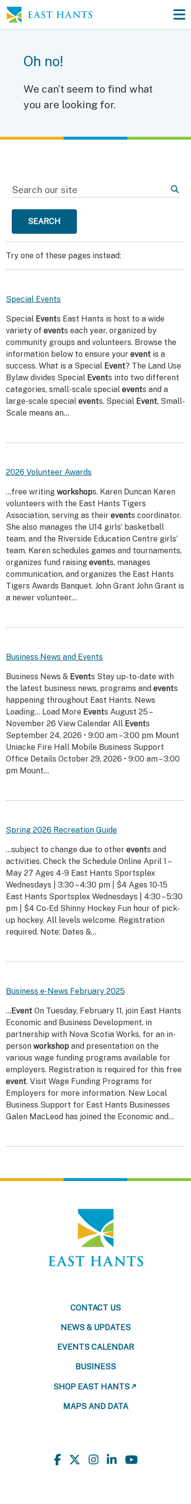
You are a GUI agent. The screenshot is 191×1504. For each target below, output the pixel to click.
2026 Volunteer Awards (49, 472)
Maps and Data (95, 1406)
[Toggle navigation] (179, 15)
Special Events (33, 299)
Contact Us (96, 1307)
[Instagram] (93, 1460)
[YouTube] (131, 1460)
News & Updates (96, 1327)
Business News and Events (54, 657)
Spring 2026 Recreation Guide (61, 830)
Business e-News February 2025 (65, 991)
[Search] (174, 190)
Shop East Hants (91, 1386)
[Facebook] (57, 1460)
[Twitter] (74, 1460)
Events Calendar (95, 1347)
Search (44, 221)
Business (95, 1366)
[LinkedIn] (112, 1460)
